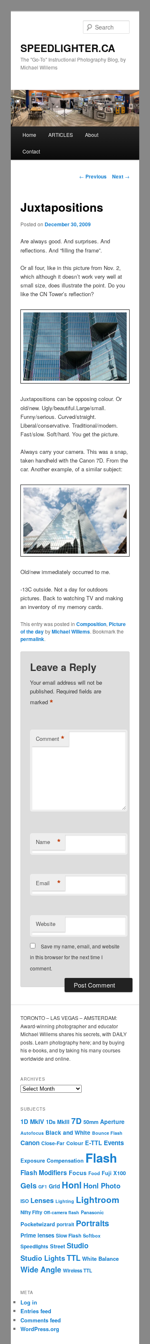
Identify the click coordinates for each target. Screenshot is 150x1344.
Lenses (42, 1200)
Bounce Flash (107, 1133)
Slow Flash (68, 1235)
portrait (65, 1224)
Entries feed (35, 1311)
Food (94, 1173)
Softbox (91, 1235)
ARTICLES (60, 134)
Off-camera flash (61, 1212)
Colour (74, 1143)
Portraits (92, 1223)
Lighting (64, 1201)
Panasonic (92, 1212)
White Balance (100, 1258)
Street (57, 1246)
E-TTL (93, 1143)
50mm (90, 1122)
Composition (91, 624)
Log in (28, 1302)
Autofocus (32, 1133)
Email (48, 883)
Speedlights (34, 1246)
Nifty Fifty (31, 1212)
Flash (101, 1157)
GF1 (42, 1186)
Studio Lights (42, 1258)
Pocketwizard (37, 1224)
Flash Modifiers (43, 1172)
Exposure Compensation (52, 1160)
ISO (24, 1201)
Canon (30, 1142)
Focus (78, 1172)
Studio (77, 1245)
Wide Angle (40, 1269)
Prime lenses (37, 1235)
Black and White (67, 1132)
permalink (32, 639)
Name (48, 842)
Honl (72, 1184)
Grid (54, 1186)
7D (76, 1120)
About (91, 134)
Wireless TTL (77, 1270)
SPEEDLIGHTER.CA (67, 48)
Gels (28, 1185)
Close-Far (53, 1143)
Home (29, 134)
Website (45, 924)
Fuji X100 (114, 1173)
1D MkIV (32, 1121)
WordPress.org (39, 1329)
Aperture (112, 1121)
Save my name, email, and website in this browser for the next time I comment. (75, 957)
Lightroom (97, 1199)
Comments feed (40, 1320)
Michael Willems (71, 631)
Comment (50, 738)
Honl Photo (101, 1186)
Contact (31, 151)
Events (114, 1142)
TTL (73, 1257)
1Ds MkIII (58, 1122)
